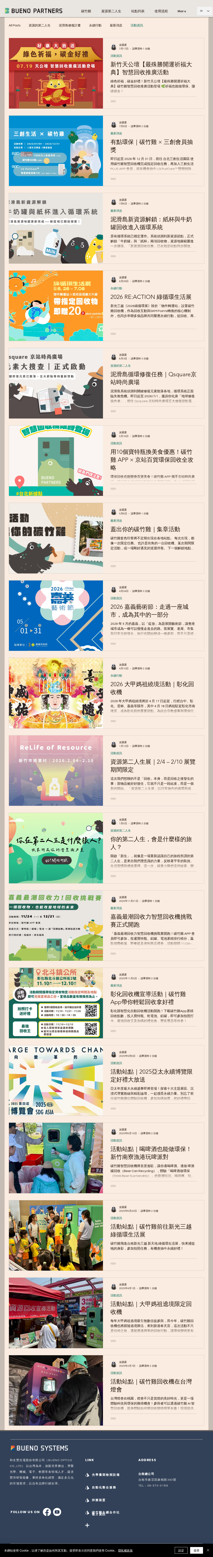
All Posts (14, 25)
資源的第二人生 (40, 25)
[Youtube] (57, 1512)
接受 (196, 1550)
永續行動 (95, 25)
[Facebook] (47, 1512)
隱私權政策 (125, 1550)
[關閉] (208, 1550)
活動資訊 (137, 25)
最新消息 (116, 25)
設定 (181, 1550)
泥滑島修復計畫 (70, 25)
